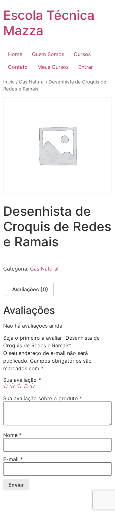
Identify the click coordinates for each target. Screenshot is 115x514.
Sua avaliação (22, 379)
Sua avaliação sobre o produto (42, 398)
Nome (12, 435)
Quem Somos (48, 54)
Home (15, 54)
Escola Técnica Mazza (49, 22)
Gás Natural (31, 82)
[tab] (30, 289)
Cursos (82, 54)
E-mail (13, 459)
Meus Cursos (53, 67)
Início (9, 82)
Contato (18, 67)
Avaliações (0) (30, 289)
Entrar (85, 67)
